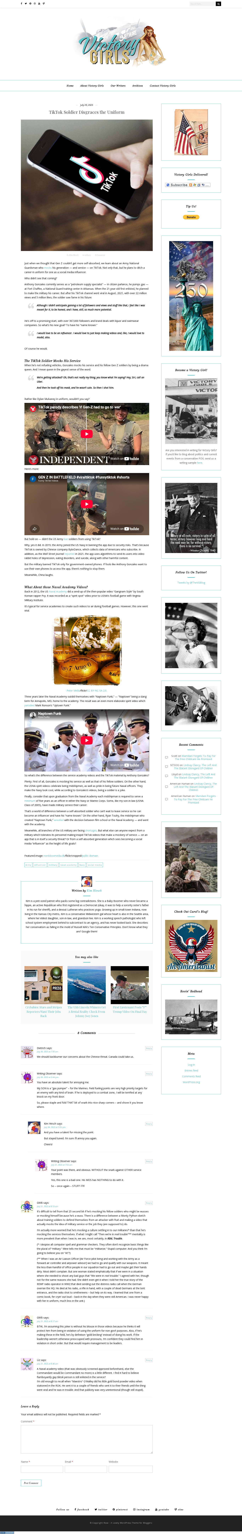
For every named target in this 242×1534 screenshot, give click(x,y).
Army (28, 865)
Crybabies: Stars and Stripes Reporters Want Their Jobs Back (43, 1011)
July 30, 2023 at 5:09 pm (55, 1127)
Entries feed (191, 1070)
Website (113, 1461)
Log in (191, 1064)
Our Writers (118, 85)
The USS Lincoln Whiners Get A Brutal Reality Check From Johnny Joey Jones (87, 1011)
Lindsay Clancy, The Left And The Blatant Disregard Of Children (195, 766)
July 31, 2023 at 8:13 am (47, 1206)
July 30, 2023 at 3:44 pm (47, 1077)
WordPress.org (191, 1082)
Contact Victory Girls (163, 85)
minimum (29, 800)
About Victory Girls (92, 85)
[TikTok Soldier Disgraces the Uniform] (87, 185)
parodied (29, 705)
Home (70, 85)
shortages (91, 830)
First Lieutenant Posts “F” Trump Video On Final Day (130, 1009)
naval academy (68, 865)
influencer (40, 865)
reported (70, 553)
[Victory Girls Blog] (121, 69)
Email (69, 1461)
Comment (27, 1421)
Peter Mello (73, 690)
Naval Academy (58, 591)
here (199, 462)
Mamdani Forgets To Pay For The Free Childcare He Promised (195, 757)
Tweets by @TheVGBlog (191, 582)
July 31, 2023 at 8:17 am (47, 1321)
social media (95, 865)
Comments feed (191, 1076)
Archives (138, 85)
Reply (149, 1048)
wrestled (59, 820)
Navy (82, 865)
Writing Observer (46, 1073)
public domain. (90, 855)
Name (25, 1461)
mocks (48, 267)
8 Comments (100, 255)
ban (66, 539)
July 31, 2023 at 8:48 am (47, 1363)
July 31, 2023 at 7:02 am (61, 1164)
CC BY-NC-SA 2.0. (97, 690)
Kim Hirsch (73, 255)
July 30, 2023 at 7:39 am (47, 1051)
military (88, 255)
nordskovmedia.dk (54, 855)
